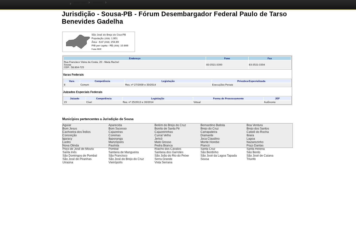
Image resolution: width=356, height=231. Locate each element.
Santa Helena (256, 149)
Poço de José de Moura (78, 149)
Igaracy (67, 138)
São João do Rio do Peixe (172, 155)
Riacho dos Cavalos (168, 149)
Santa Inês (69, 152)
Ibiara (250, 135)
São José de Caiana (260, 155)
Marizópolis (116, 142)
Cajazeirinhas (164, 132)
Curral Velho (163, 135)
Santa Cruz (208, 149)
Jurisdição (97, 2)
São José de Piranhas (77, 159)
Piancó (205, 145)
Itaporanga (115, 138)
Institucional (80, 2)
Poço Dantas (255, 145)
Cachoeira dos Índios (76, 132)
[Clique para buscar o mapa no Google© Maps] (78, 48)
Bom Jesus (69, 128)
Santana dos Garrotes (169, 152)
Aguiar (66, 125)
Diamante (207, 135)
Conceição (69, 135)
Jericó (159, 138)
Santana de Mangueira (123, 152)
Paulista (113, 145)
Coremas (114, 135)
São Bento (253, 152)
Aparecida (115, 125)
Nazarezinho (255, 142)
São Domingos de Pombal (79, 155)
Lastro (66, 142)
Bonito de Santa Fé (167, 128)
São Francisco (117, 155)
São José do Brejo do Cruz (126, 159)
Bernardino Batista (213, 125)
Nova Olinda (70, 145)
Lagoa (251, 138)
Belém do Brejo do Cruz (170, 125)
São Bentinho (209, 152)
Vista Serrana (163, 162)
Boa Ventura (255, 125)
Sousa (205, 159)
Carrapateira (209, 132)
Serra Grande (163, 159)
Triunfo (251, 159)
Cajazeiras (115, 132)
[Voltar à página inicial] (66, 3)
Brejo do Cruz (210, 128)
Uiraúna (67, 162)
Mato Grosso (163, 142)
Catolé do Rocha (258, 132)
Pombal (113, 149)
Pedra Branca (164, 145)
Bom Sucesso (117, 128)
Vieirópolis (115, 162)
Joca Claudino (210, 138)
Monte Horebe (210, 142)
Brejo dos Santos (258, 128)
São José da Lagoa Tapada (219, 155)
